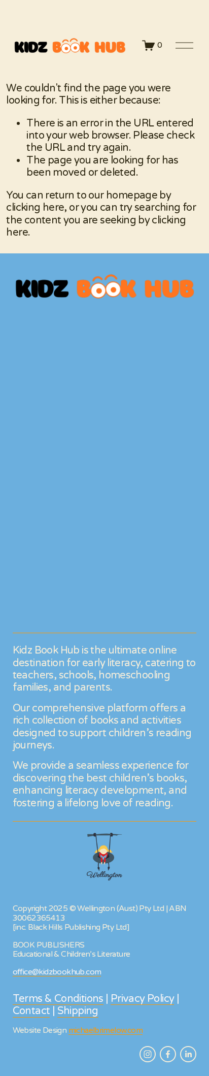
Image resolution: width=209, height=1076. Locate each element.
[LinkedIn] (188, 1054)
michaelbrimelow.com (105, 1030)
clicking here (35, 207)
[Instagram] (148, 1054)
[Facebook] (168, 1054)
